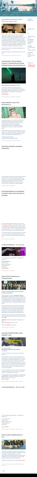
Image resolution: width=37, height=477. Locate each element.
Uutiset (12, 96)
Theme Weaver (27, 475)
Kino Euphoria (26, 12)
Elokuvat (11, 14)
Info (17, 14)
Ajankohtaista (6, 12)
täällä (6, 317)
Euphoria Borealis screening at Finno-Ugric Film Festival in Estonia (13, 193)
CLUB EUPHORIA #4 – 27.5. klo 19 (13, 245)
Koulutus (13, 55)
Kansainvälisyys (16, 12)
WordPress (16, 475)
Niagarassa (9, 324)
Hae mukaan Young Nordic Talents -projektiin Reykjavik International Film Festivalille (13, 63)
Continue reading (6, 94)
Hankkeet (5, 14)
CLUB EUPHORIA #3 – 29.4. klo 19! (13, 387)
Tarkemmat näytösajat (6, 322)
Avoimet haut (8, 55)
